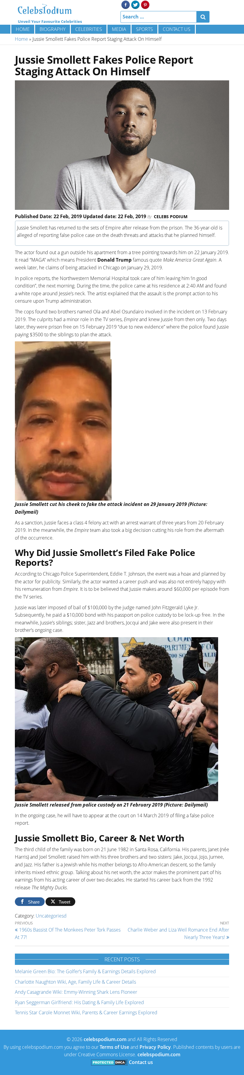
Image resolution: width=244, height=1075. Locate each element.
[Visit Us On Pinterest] (145, 4)
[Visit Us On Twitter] (135, 4)
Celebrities (88, 29)
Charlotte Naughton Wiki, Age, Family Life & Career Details (75, 982)
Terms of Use (114, 1047)
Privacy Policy (155, 1047)
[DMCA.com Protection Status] (109, 1062)
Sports (144, 29)
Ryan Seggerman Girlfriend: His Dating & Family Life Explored (79, 1002)
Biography (52, 29)
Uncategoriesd (51, 915)
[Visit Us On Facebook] (125, 4)
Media (119, 29)
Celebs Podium (170, 216)
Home (23, 29)
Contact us (176, 29)
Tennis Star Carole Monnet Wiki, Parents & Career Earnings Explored (86, 1012)
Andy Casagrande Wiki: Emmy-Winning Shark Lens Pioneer (76, 992)
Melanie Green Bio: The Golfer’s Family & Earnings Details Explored (85, 971)
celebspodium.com (105, 1039)
